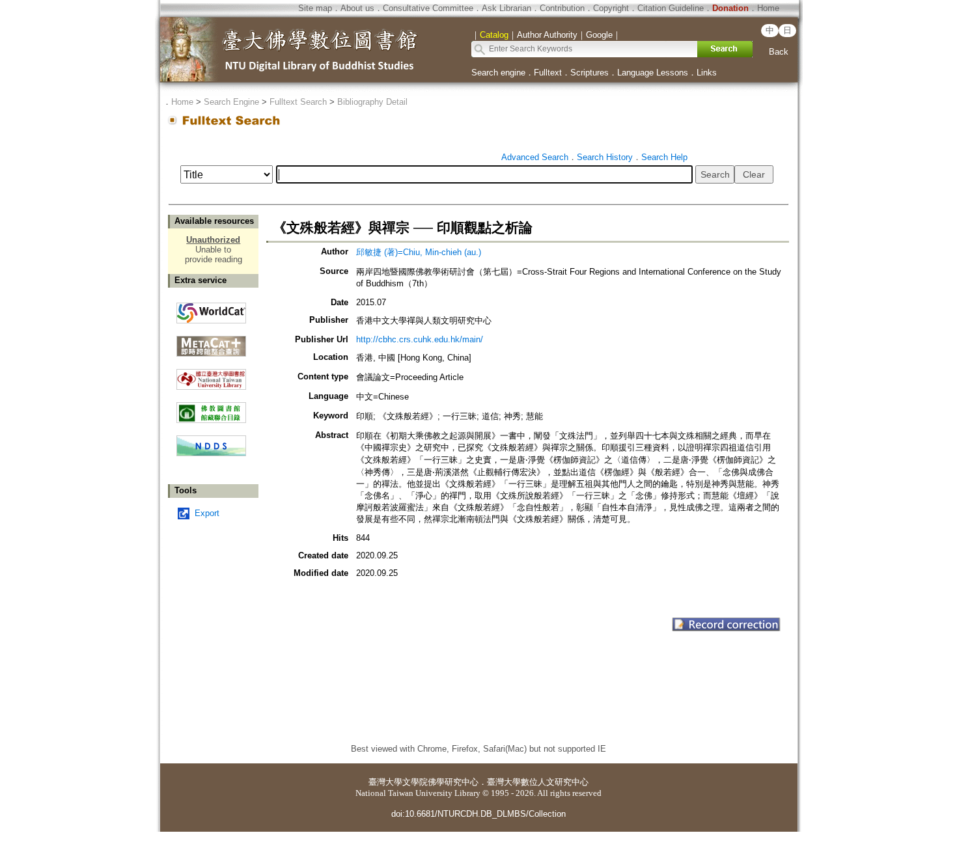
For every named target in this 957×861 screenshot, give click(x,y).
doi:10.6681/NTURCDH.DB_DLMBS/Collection (478, 814)
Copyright (611, 8)
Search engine (498, 72)
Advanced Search (534, 157)
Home (768, 8)
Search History (605, 157)
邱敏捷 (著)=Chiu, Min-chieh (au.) (418, 252)
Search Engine (231, 102)
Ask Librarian (506, 8)
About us (357, 8)
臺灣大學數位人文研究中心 (538, 782)
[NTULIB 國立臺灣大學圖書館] (211, 374)
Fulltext (548, 72)
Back (778, 52)
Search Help (664, 157)
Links (707, 72)
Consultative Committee (428, 8)
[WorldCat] (211, 309)
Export (207, 513)
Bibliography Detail (372, 102)
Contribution (562, 8)
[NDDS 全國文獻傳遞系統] (211, 453)
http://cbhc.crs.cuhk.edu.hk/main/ (419, 339)
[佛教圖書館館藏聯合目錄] (211, 407)
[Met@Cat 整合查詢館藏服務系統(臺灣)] (211, 341)
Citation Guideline (670, 8)
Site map (315, 8)
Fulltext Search (298, 102)
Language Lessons (652, 72)
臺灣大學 (385, 782)
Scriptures (589, 72)
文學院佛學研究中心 (440, 782)
